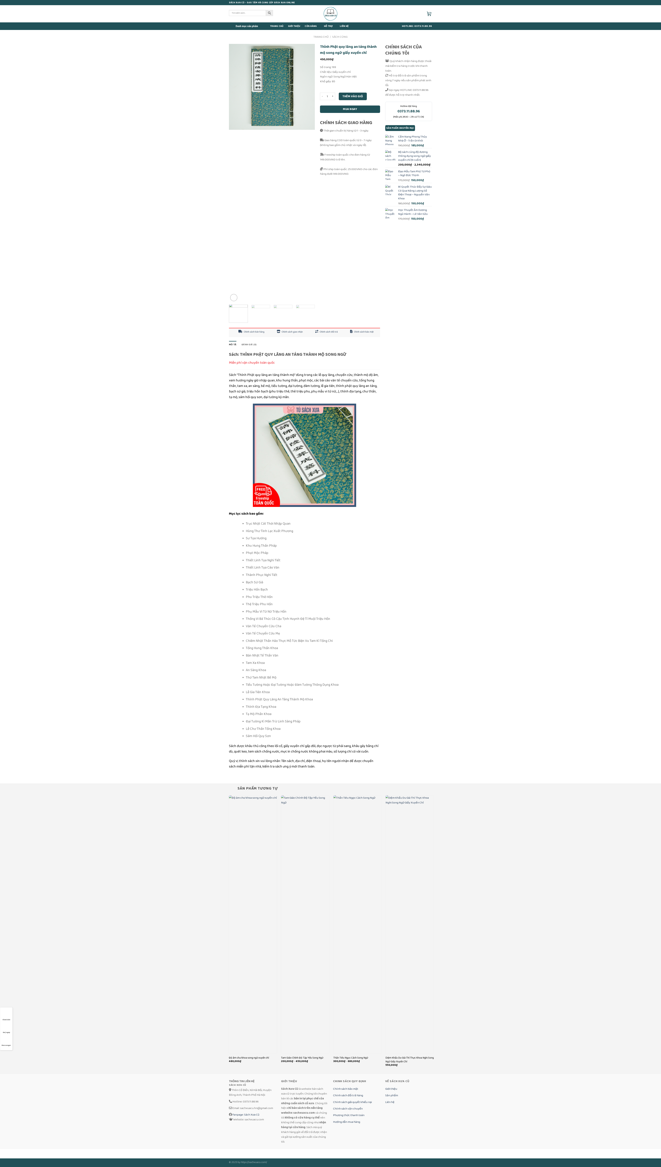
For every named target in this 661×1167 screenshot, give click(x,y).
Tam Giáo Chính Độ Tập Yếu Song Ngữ (302, 1058)
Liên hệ (344, 26)
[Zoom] (233, 297)
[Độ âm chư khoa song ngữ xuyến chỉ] (253, 924)
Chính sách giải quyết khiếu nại (352, 1102)
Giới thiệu (294, 26)
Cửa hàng (311, 26)
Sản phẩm (391, 1095)
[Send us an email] (427, 2)
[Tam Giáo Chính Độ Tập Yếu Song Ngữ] (305, 924)
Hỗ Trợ (328, 26)
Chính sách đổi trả (328, 332)
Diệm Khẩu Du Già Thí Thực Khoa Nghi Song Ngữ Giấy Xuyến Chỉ (409, 1060)
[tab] (232, 344)
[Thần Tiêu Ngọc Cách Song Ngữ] (357, 924)
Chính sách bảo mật (363, 332)
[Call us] (430, 2)
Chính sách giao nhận (292, 332)
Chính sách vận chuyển (348, 1108)
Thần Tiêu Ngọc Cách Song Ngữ (350, 1058)
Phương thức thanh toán (348, 1115)
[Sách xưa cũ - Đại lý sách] (330, 13)
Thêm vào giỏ (352, 96)
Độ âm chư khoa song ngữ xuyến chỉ (249, 1058)
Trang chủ (277, 26)
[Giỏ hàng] (429, 13)
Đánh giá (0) (249, 344)
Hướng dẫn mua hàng (346, 1121)
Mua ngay (350, 109)
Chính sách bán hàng (253, 332)
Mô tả (232, 344)
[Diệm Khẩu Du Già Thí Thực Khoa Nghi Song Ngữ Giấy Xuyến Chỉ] (410, 924)
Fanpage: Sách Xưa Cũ (245, 1114)
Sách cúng (340, 36)
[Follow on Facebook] (423, 2)
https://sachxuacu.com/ (254, 1162)
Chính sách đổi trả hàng (348, 1095)
